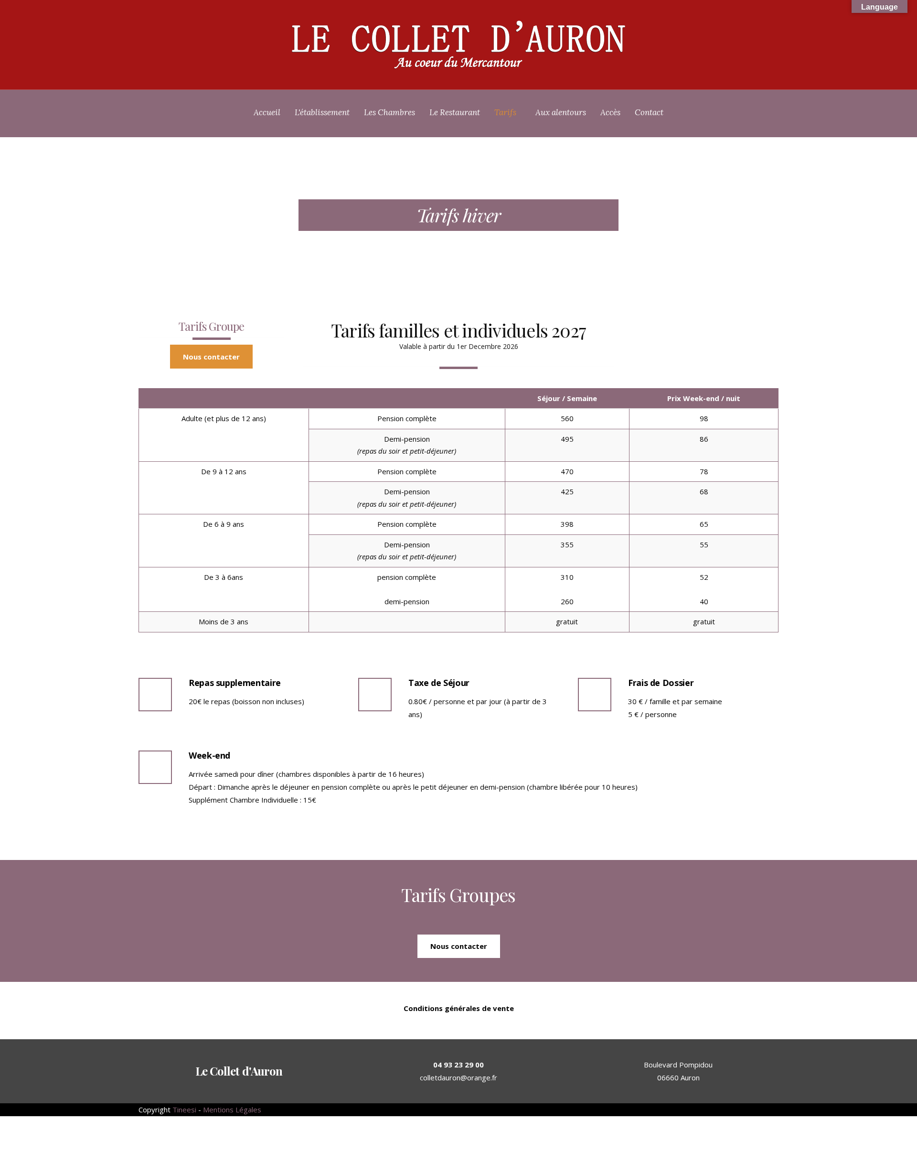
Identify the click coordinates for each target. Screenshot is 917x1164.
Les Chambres (389, 112)
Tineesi (184, 1109)
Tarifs (505, 112)
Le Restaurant (454, 112)
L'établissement (322, 112)
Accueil (267, 112)
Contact (649, 112)
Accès (610, 112)
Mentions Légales (232, 1109)
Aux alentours (560, 112)
